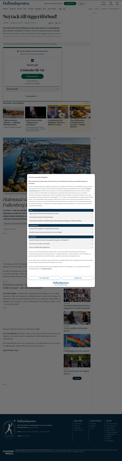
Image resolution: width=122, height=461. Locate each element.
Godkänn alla (77, 278)
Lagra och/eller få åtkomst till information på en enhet (44, 213)
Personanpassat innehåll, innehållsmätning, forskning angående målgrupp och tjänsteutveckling (55, 220)
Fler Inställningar (44, 278)
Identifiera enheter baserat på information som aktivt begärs (45, 232)
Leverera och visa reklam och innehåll (39, 243)
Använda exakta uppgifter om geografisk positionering (44, 228)
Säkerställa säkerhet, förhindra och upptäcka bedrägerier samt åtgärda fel (49, 240)
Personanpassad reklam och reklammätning (41, 217)
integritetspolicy (47, 269)
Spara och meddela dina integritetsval (39, 247)
